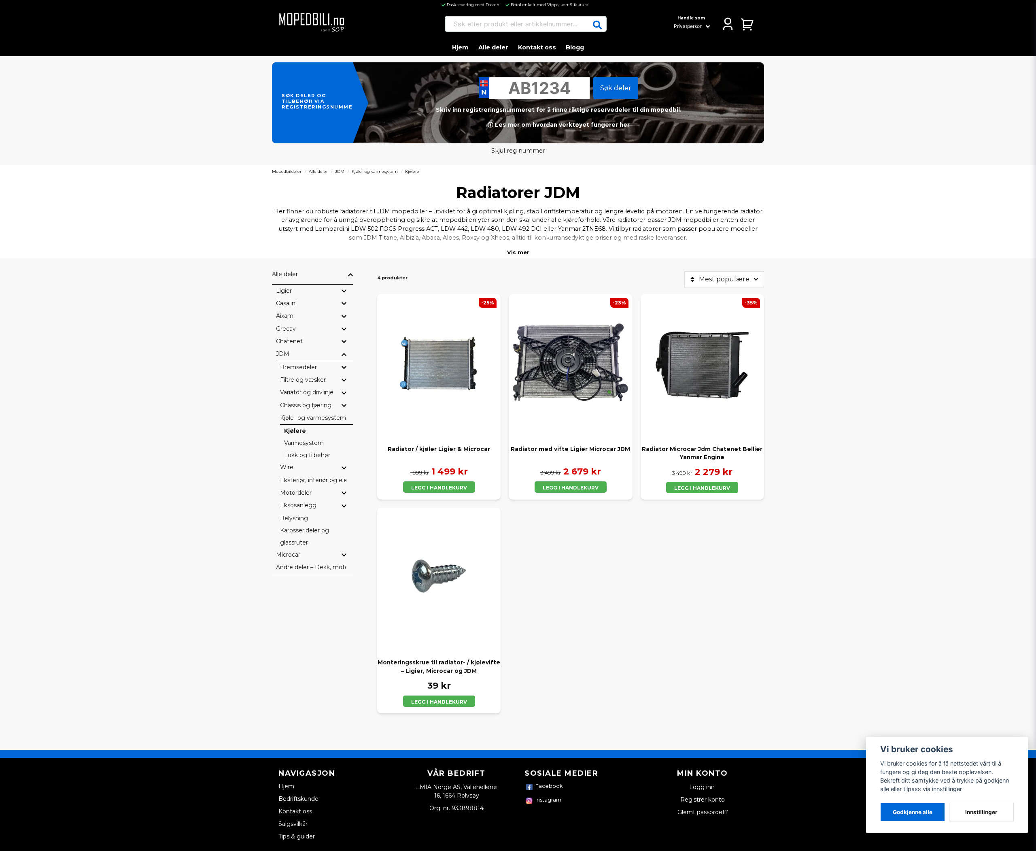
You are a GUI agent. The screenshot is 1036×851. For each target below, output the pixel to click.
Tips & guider (296, 836)
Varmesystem (304, 443)
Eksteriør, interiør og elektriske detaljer (313, 480)
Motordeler (296, 492)
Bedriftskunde (298, 798)
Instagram (548, 799)
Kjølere (295, 430)
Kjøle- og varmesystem (375, 171)
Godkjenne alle (912, 812)
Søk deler (615, 88)
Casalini (286, 303)
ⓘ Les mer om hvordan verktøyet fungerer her (559, 124)
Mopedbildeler (286, 171)
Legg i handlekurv (439, 488)
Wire (286, 467)
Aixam (284, 315)
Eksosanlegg (298, 505)
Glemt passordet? (702, 812)
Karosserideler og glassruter (304, 536)
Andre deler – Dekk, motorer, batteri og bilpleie (311, 567)
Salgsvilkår (293, 824)
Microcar (288, 554)
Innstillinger (981, 812)
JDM (339, 171)
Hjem (460, 47)
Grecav (286, 328)
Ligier (284, 290)
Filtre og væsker (303, 379)
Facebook (549, 786)
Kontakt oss (537, 47)
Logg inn (702, 787)
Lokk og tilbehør (307, 455)
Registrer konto (702, 799)
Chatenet (289, 341)
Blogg (575, 47)
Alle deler (493, 47)
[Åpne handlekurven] (748, 24)
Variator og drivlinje (306, 392)
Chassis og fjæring (305, 405)
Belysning (294, 518)
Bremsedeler (298, 367)
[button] (597, 25)
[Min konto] (728, 24)
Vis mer (518, 252)
